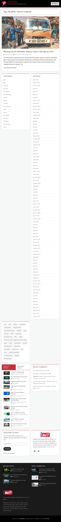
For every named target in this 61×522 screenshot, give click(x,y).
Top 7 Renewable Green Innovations (19, 376)
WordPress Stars (8, 358)
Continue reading (50, 446)
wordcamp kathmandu (14, 352)
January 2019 (36, 207)
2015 (5, 324)
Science (5, 112)
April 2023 (35, 97)
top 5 (22, 349)
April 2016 (35, 304)
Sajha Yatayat (17, 343)
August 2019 (36, 186)
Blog (4, 82)
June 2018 (35, 227)
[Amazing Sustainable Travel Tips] (7, 382)
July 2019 (35, 189)
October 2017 (36, 251)
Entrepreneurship (7, 94)
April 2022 (35, 130)
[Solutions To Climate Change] (7, 373)
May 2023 (35, 94)
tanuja (34, 373)
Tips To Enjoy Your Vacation (17, 419)
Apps (4, 79)
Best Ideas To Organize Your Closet (19, 423)
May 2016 (35, 301)
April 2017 (35, 269)
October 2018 (36, 215)
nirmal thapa (36, 381)
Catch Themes (46, 518)
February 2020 (36, 171)
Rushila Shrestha (27, 54)
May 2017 (35, 266)
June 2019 (35, 192)
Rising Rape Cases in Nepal (43, 370)
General (5, 97)
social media (7, 349)
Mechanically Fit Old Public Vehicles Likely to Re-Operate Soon (28, 51)
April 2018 (35, 233)
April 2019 (35, 198)
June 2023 (35, 91)
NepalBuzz (13, 2)
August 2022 (36, 118)
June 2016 (35, 298)
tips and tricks (15, 349)
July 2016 (35, 295)
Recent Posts (6, 367)
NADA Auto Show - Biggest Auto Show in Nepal (15, 340)
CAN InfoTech (7, 327)
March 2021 (35, 153)
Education (5, 88)
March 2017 (35, 272)
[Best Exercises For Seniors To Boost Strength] (7, 407)
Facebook (6, 333)
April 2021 (35, 150)
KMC (15, 336)
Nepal (5, 343)
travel (5, 352)
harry (34, 370)
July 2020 (35, 162)
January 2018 (36, 242)
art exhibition (22, 324)
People (4, 109)
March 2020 (35, 168)
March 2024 (35, 79)
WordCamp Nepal (8, 355)
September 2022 (36, 115)
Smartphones (6, 115)
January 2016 (36, 313)
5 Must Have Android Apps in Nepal (47, 483)
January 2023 (36, 103)
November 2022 (36, 109)
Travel (4, 127)
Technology (6, 121)
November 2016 (36, 283)
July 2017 (35, 260)
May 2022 (35, 127)
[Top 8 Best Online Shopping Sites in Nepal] (35, 477)
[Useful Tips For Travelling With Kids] (7, 387)
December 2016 (36, 280)
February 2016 (36, 310)
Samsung (25, 343)
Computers (5, 85)
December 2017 (36, 245)
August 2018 (36, 221)
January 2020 (36, 174)
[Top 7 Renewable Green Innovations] (7, 377)
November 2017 (36, 248)
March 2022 (35, 133)
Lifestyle (5, 103)
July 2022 (35, 121)
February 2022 (36, 136)
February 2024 (36, 82)
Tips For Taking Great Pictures (18, 412)
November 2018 (36, 212)
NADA (20, 336)
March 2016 (35, 307)
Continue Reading (9, 67)
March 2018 (35, 236)
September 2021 (36, 144)
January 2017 (36, 278)
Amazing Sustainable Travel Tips (18, 381)
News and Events (8, 54)
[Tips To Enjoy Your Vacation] (7, 420)
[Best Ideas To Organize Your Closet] (7, 424)
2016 (10, 324)
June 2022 (35, 124)
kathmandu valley (8, 336)
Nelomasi (35, 386)
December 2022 (36, 106)
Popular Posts (20, 367)
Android (15, 324)
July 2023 (35, 88)
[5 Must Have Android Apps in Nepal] (35, 484)
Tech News (5, 118)
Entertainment (6, 91)
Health (4, 100)
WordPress (17, 355)
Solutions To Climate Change (17, 372)
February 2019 (36, 204)
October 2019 (36, 180)
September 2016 (36, 289)
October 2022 (36, 112)
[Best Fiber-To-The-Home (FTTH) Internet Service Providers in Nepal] (35, 470)
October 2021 (36, 142)
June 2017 (35, 263)
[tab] (9, 367)
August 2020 (36, 159)
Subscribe (7, 448)
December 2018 (36, 209)
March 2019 (35, 201)
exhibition (19, 330)
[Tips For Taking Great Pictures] (7, 413)
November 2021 (36, 139)
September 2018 (36, 218)
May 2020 (35, 165)
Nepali (10, 343)
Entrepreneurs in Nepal (9, 330)
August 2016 (36, 292)
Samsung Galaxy (8, 346)
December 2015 (36, 316)
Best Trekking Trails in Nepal (44, 373)
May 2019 (35, 195)
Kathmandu (18, 333)
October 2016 (36, 286)
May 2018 (35, 230)
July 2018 (35, 224)
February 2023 (36, 100)
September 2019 (36, 183)
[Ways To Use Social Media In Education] (7, 393)
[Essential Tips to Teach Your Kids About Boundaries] (7, 399)
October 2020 (36, 156)
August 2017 (36, 257)
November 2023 (36, 85)
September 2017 (36, 254)
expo (25, 330)
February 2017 (36, 275)
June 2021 (35, 147)
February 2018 (36, 239)
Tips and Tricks (6, 124)
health (12, 333)
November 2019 (36, 177)
